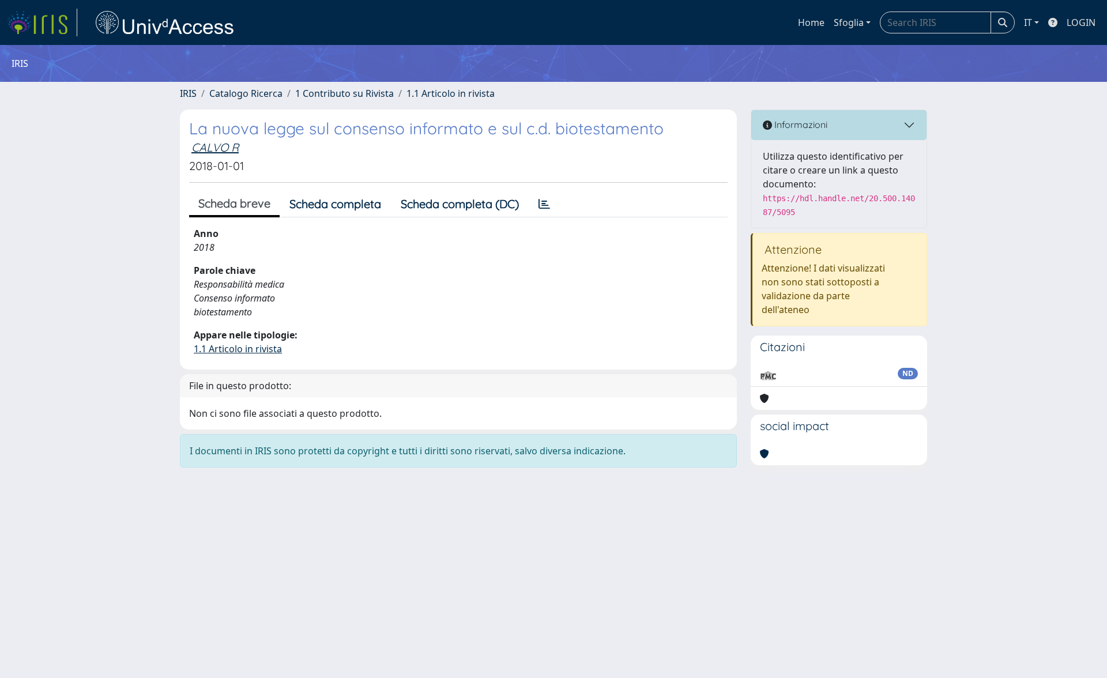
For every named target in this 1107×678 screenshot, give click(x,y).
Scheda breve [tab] (234, 203)
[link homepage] (42, 22)
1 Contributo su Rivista (344, 93)
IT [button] (1028, 22)
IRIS (188, 93)
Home (811, 22)
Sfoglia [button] (849, 22)
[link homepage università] (164, 22)
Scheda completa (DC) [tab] (460, 204)
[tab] (544, 204)
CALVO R (215, 147)
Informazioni (799, 124)
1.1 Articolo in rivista (450, 93)
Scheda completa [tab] (335, 204)
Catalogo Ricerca (246, 93)
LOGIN (1081, 22)
